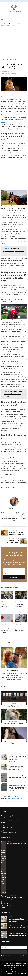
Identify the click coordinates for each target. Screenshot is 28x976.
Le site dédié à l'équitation (19, 963)
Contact (16, 973)
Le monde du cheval (14, 721)
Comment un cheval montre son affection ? (13, 724)
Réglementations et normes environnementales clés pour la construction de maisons (17, 787)
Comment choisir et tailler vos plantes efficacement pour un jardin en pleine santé (17, 777)
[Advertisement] (14, 44)
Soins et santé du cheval (14, 740)
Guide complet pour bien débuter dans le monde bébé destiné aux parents (17, 767)
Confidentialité (8, 973)
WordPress (14, 970)
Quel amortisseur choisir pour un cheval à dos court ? (6, 606)
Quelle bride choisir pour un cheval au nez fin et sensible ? (20, 629)
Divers (14, 703)
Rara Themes (14, 968)
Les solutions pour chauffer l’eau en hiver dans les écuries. (14, 705)
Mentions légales (14, 972)
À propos (23, 973)
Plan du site (4, 972)
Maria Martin (7, 71)
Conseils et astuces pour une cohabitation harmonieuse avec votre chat (17, 758)
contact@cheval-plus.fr (10, 832)
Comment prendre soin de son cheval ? (14, 742)
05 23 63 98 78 (7, 827)
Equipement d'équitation (9, 59)
